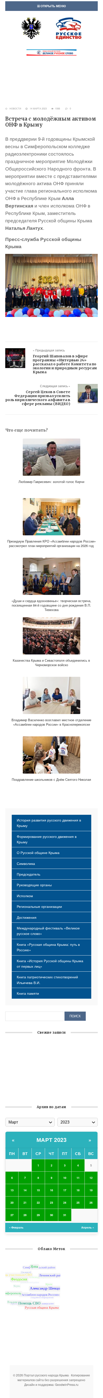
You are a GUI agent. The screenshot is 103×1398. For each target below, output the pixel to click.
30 (51, 1215)
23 (51, 1202)
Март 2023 (51, 1140)
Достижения (26, 917)
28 (25, 1215)
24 (64, 1202)
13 (12, 1190)
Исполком (25, 895)
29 (38, 1215)
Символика (26, 863)
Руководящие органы (34, 884)
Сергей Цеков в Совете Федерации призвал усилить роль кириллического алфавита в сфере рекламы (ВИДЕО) (37, 398)
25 (78, 1202)
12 (91, 1178)
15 (38, 1190)
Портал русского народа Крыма (51, 28)
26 (91, 1202)
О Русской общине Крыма (38, 852)
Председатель (28, 874)
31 (64, 1215)
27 (12, 1215)
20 (12, 1202)
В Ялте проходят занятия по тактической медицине (48, 1092)
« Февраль (16, 1227)
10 (64, 1178)
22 (38, 1202)
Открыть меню (53, 6)
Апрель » (87, 1227)
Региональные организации (39, 906)
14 (25, 1190)
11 (78, 1178)
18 (78, 1190)
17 (64, 1190)
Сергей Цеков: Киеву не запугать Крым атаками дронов (51, 1077)
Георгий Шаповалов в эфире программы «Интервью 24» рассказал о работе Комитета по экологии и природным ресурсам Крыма (65, 364)
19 (91, 1190)
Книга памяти (28, 993)
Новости (15, 108)
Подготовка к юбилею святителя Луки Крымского (46, 1085)
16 (51, 1190)
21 (25, 1202)
